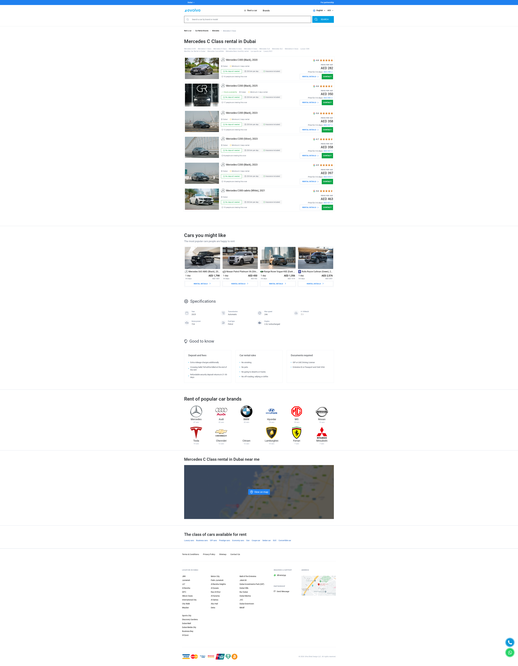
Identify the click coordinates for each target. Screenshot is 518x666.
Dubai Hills (244, 588)
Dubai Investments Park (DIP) (252, 584)
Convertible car (285, 540)
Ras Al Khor (216, 592)
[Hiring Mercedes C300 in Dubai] (202, 68)
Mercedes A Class (291, 49)
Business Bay (187, 631)
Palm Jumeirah (217, 580)
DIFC (184, 592)
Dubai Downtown (247, 604)
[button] (189, 2)
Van (248, 540)
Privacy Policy (209, 554)
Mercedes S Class (220, 49)
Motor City (215, 576)
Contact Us (235, 554)
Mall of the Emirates (248, 576)
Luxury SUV (268, 51)
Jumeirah (186, 580)
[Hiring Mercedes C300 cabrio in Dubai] (202, 199)
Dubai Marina (245, 596)
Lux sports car (256, 51)
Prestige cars (224, 540)
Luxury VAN (304, 49)
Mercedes (215, 31)
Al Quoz (185, 635)
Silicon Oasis (187, 596)
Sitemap (222, 554)
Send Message (283, 591)
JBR (184, 576)
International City (189, 600)
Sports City (186, 615)
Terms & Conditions (190, 554)
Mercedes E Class (250, 49)
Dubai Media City (189, 627)
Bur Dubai (244, 592)
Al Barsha (186, 588)
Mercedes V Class (204, 49)
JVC (241, 600)
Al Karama (215, 596)
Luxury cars (189, 540)
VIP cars (213, 540)
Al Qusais (215, 588)
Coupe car (256, 540)
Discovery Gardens (190, 619)
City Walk (186, 604)
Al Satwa (214, 600)
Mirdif (242, 608)
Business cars (202, 540)
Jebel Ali (243, 580)
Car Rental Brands (201, 31)
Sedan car (266, 540)
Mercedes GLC (277, 49)
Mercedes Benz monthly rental (237, 51)
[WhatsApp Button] (510, 652)
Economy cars (238, 540)
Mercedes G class (235, 49)
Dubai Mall (186, 623)
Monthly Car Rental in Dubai (194, 51)
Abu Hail (214, 604)
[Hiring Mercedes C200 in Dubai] (202, 95)
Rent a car (187, 31)
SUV (274, 540)
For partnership (327, 2)
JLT (183, 584)
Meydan (185, 608)
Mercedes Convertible (215, 51)
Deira (213, 608)
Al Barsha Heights (218, 584)
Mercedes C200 (190, 49)
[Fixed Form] (510, 642)
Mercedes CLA (264, 49)
